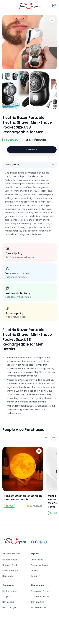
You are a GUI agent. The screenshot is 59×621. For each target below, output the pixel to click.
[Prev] (46, 437)
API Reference (38, 607)
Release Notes (9, 559)
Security (35, 576)
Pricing (34, 570)
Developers (8, 601)
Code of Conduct (40, 596)
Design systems (39, 565)
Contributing (37, 601)
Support (6, 596)
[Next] (54, 437)
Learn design (9, 607)
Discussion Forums (41, 591)
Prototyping (37, 559)
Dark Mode (8, 576)
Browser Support (11, 570)
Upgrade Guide (10, 565)
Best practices (10, 591)
